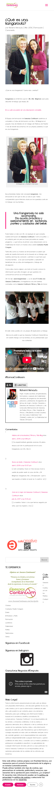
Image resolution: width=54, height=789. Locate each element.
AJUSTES (23, 780)
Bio (10, 385)
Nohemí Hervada (16, 28)
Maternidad (9, 626)
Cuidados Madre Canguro (14, 609)
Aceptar (8, 785)
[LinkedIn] (10, 405)
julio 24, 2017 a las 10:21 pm (21, 499)
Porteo (7, 630)
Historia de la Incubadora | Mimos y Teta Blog (27, 435)
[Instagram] (14, 405)
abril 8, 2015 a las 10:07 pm (21, 466)
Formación (38, 28)
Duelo (7, 612)
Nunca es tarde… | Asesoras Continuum (25, 462)
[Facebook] (12, 402)
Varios (7, 637)
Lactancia (8, 623)
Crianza (8, 605)
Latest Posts (21, 385)
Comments (10, 30)
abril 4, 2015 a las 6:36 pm (21, 439)
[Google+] (15, 402)
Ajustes (32, 785)
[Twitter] (9, 402)
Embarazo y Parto (11, 616)
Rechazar (20, 785)
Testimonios (9, 633)
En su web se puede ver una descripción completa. (23, 110)
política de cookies (22, 777)
